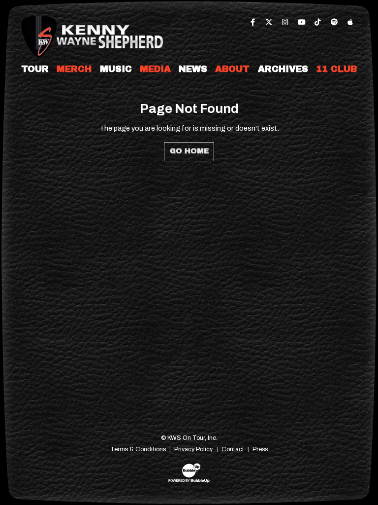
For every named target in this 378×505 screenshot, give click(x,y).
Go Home (189, 151)
